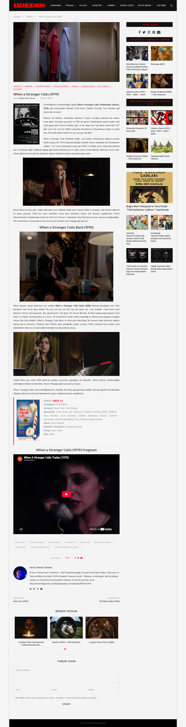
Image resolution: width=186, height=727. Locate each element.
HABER (111, 5)
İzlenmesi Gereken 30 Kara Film (136, 129)
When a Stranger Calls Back (67, 547)
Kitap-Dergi (144, 5)
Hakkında (56, 5)
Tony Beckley (20, 547)
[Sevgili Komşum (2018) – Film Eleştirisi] (137, 145)
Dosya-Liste (127, 5)
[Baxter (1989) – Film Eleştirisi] (66, 628)
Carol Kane (20, 542)
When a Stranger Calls (40, 547)
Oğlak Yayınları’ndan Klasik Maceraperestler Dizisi (162, 269)
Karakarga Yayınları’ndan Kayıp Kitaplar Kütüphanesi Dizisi (161, 237)
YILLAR (82, 5)
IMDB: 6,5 (58, 401)
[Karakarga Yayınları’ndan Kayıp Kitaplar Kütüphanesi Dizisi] (162, 222)
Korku (75, 86)
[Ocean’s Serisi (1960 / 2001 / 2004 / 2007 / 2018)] (162, 117)
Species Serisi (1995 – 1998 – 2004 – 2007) (136, 93)
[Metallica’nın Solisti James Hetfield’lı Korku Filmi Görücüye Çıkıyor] (137, 53)
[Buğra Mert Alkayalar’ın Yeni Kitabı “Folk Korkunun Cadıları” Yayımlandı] (149, 187)
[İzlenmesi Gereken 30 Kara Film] (137, 117)
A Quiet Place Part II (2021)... (102, 642)
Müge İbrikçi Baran (27, 98)
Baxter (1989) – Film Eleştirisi (66, 642)
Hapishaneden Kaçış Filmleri (160, 157)
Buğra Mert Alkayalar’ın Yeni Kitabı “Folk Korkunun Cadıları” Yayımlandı (147, 208)
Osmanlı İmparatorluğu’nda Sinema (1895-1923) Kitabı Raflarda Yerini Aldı (136, 238)
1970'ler (30, 17)
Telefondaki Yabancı (102, 542)
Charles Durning (36, 542)
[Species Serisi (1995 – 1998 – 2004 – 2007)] (137, 81)
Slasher (17, 89)
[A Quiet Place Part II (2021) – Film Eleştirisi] (102, 628)
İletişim (161, 5)
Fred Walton (70, 542)
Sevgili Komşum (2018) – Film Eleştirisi (137, 157)
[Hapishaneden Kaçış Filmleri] (162, 145)
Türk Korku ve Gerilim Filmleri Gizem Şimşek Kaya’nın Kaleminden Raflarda (137, 270)
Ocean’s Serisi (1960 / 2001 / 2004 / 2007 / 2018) (161, 131)
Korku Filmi (88, 86)
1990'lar (28, 86)
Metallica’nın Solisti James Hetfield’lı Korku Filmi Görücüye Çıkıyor (137, 67)
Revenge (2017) (158, 64)
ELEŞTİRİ (97, 5)
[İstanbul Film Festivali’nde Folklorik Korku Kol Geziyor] (31, 628)
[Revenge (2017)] (162, 53)
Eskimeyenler (43, 86)
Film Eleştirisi (61, 86)
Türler (69, 5)
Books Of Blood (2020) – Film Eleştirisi (161, 93)
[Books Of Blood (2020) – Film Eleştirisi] (162, 81)
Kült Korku (103, 86)
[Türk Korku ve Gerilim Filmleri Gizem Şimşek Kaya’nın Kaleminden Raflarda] (137, 255)
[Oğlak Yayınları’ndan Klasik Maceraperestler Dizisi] (162, 255)
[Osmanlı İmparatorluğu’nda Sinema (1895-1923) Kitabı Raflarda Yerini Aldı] (137, 222)
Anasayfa (17, 17)
